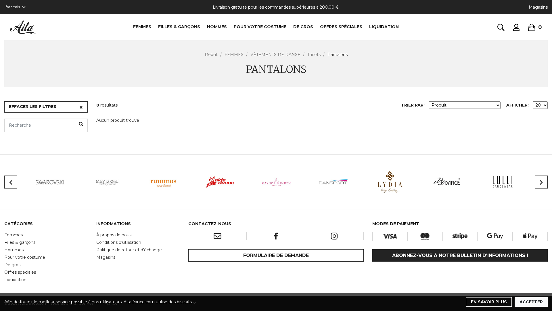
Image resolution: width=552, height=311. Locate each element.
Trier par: (413, 105)
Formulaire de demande (276, 255)
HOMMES (217, 26)
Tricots (314, 54)
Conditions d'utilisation (118, 242)
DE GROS (303, 26)
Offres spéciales (341, 26)
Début (211, 54)
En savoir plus (489, 301)
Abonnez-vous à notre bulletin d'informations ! (460, 255)
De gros (12, 264)
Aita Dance (23, 27)
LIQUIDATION (384, 26)
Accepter (531, 301)
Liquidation (15, 279)
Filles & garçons (19, 242)
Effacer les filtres (32, 106)
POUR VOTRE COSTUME (260, 26)
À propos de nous (113, 234)
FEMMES (142, 26)
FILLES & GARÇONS (179, 26)
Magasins (538, 7)
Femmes (13, 234)
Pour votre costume (24, 257)
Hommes (14, 249)
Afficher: (517, 105)
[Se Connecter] (516, 27)
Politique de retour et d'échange (129, 249)
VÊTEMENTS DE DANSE (275, 54)
